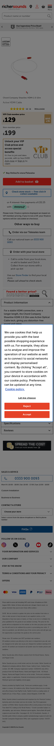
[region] (27, 373)
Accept (27, 414)
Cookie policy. (15, 389)
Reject (27, 406)
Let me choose (27, 398)
